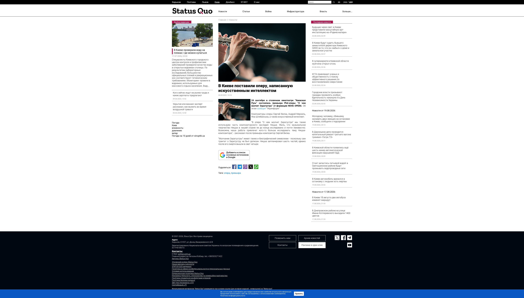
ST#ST (244, 2)
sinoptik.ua (199, 136)
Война (268, 11)
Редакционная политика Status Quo (188, 273)
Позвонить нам (282, 238)
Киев (217, 2)
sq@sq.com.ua (184, 254)
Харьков (176, 2)
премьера (236, 173)
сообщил (261, 108)
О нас (257, 2)
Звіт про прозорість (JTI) (183, 282)
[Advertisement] (262, 185)
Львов (205, 2)
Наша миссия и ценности (183, 264)
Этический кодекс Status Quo (184, 262)
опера (227, 173)
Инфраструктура (295, 11)
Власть (323, 11)
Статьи (246, 11)
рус (351, 2)
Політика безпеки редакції (183, 280)
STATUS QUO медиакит (182, 266)
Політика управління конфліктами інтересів (191, 278)
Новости (222, 11)
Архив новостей (312, 238)
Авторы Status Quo (180, 258)
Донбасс (230, 2)
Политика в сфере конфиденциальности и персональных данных (201, 269)
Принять (299, 294)
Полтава (191, 2)
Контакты (177, 251)
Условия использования (183, 271)
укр (345, 2)
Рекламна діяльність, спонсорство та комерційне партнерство (199, 276)
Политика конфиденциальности (232, 296)
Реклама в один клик (312, 245)
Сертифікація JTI (179, 285)
